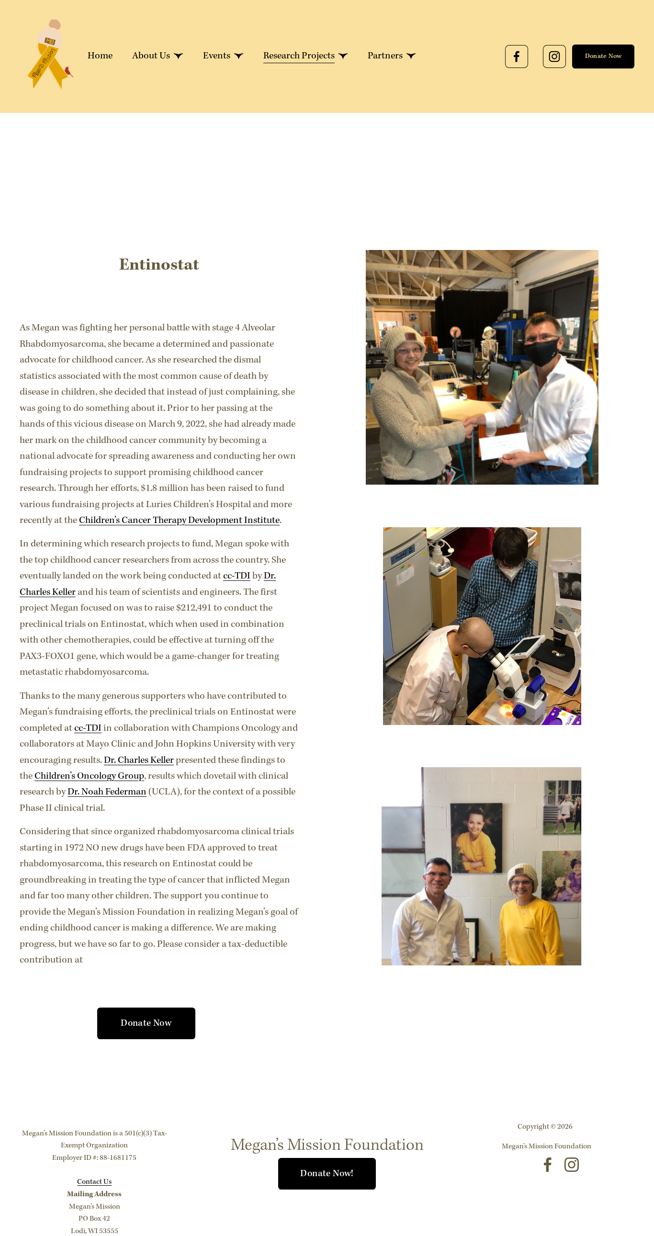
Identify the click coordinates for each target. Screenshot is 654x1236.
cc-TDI (236, 576)
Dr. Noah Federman (107, 792)
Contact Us (94, 1182)
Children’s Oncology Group (89, 776)
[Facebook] (516, 56)
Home (100, 56)
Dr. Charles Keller (139, 760)
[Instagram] (554, 56)
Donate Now (603, 56)
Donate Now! (326, 1174)
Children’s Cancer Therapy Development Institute (179, 520)
